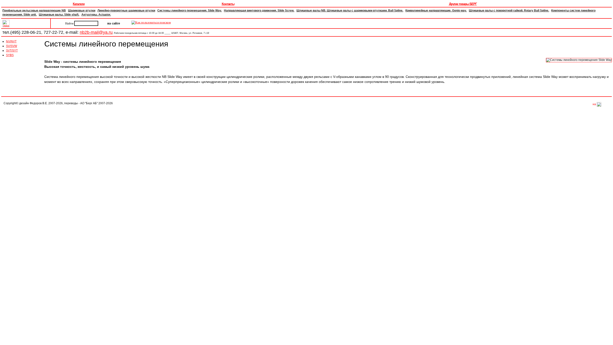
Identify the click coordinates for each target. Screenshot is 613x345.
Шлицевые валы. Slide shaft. (59, 14)
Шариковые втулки (81, 10)
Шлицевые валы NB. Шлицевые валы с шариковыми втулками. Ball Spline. (349, 10)
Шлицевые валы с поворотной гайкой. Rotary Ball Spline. (509, 10)
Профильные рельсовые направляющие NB (34, 10)
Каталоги (79, 4)
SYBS (10, 55)
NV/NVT (11, 41)
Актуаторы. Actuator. (96, 14)
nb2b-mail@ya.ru (96, 32)
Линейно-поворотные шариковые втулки (126, 10)
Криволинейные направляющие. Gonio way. (436, 10)
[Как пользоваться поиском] (151, 23)
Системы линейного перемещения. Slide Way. (189, 10)
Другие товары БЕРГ (463, 4)
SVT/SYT (12, 50)
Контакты (228, 4)
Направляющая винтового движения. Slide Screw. (259, 10)
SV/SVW (11, 46)
